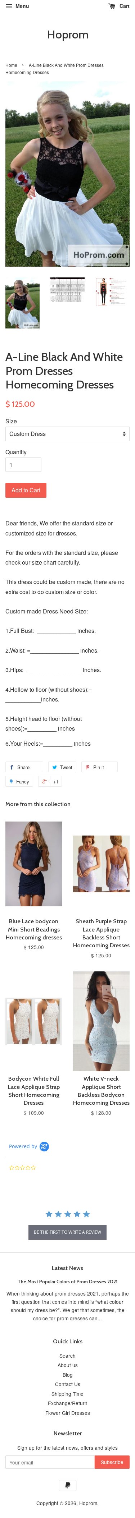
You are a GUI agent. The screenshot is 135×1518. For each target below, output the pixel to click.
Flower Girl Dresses (67, 1412)
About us (68, 1364)
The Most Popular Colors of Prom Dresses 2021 (67, 1281)
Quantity (16, 452)
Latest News (67, 1268)
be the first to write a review (67, 1232)
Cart (124, 5)
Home (11, 65)
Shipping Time (67, 1393)
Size (11, 421)
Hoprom (68, 34)
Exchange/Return (67, 1403)
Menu (21, 5)
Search (67, 1355)
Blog (68, 1374)
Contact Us (67, 1384)
